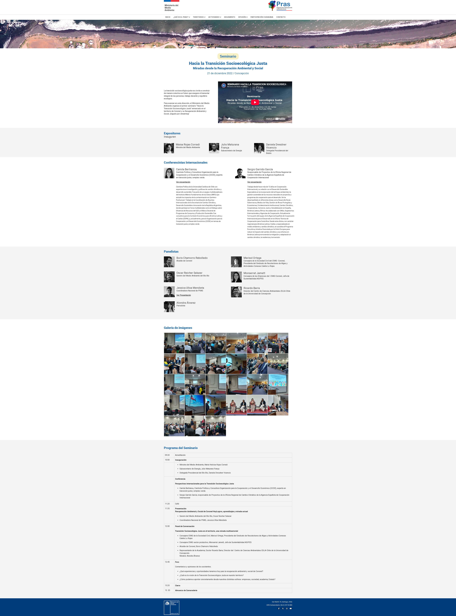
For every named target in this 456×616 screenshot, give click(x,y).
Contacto (280, 17)
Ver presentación (183, 182)
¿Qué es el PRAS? (180, 17)
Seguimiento (229, 17)
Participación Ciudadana (262, 17)
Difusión (242, 17)
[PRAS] (171, 7)
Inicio (167, 17)
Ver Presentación (183, 295)
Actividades (213, 17)
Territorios (198, 17)
